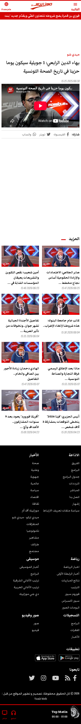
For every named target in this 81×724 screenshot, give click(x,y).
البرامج (75, 470)
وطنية (35, 470)
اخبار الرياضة (71, 567)
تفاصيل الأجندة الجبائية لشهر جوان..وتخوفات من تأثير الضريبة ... (22, 325)
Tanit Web (40, 699)
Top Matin (59, 711)
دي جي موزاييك (29, 594)
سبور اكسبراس (70, 600)
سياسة (34, 490)
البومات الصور (70, 607)
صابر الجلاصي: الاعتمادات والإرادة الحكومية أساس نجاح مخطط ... (63, 277)
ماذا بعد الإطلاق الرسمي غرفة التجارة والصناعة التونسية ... (63, 373)
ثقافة (35, 503)
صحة (35, 463)
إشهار (75, 503)
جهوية (34, 476)
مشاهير (34, 537)
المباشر (74, 490)
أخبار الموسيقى (29, 567)
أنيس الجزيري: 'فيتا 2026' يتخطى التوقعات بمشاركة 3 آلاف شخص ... (61, 421)
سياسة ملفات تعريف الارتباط (61, 510)
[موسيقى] (74, 713)
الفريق (75, 463)
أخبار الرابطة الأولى (68, 573)
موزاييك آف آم (30, 510)
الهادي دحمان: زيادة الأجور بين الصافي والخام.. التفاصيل (21, 373)
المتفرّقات (32, 524)
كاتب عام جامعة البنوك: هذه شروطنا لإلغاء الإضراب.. (61, 323)
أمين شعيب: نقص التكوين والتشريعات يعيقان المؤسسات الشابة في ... (22, 277)
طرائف (35, 544)
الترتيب (75, 587)
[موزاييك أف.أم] (41, 6)
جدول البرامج (71, 476)
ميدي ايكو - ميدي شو (25, 517)
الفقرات (74, 630)
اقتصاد (34, 497)
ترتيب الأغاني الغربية (26, 587)
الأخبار (75, 637)
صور (36, 623)
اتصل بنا (74, 497)
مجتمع (34, 551)
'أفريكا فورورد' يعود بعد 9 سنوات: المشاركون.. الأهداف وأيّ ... (22, 421)
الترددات (74, 483)
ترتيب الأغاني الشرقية (26, 580)
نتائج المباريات (70, 580)
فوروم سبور (72, 594)
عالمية (35, 483)
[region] (40, 34)
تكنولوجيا (33, 531)
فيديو (35, 630)
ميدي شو (73, 54)
